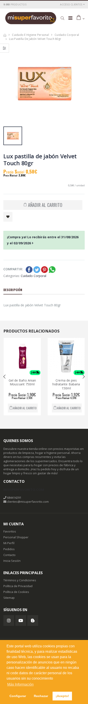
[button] (62, 18)
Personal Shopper (15, 537)
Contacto (9, 555)
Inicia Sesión (12, 561)
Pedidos (9, 549)
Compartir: (13, 269)
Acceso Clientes (71, 4)
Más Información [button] (20, 684)
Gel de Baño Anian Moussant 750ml (21, 382)
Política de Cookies (16, 592)
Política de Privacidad (17, 586)
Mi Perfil (8, 543)
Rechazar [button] (41, 696)
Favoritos (9, 531)
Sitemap (9, 598)
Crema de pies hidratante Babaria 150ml (65, 384)
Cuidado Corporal (67, 35)
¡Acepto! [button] (62, 696)
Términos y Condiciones (19, 580)
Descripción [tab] (12, 289)
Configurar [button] (17, 696)
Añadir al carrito (24, 408)
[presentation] (4, 377)
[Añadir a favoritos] (7, 217)
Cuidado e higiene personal (30, 35)
